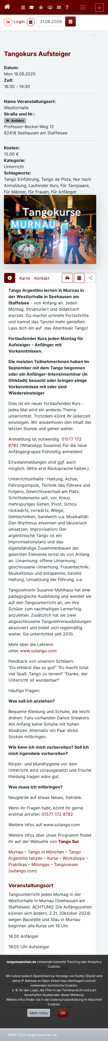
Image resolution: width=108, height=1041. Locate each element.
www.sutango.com (38, 650)
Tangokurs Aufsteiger (37, 54)
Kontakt (42, 278)
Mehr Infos (39, 1013)
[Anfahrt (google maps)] (67, 278)
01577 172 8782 (57, 814)
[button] (99, 7)
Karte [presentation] (24, 278)
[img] (70, 21)
